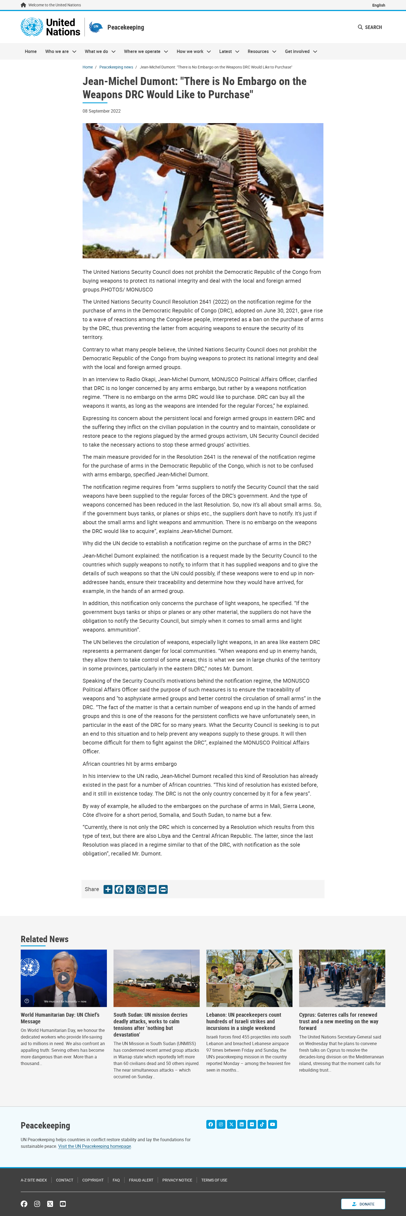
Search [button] (373, 27)
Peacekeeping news (116, 67)
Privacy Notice (177, 1180)
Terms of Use (214, 1180)
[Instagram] (221, 1124)
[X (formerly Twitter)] (50, 1204)
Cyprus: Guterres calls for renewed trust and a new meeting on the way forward (338, 1021)
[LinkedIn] (241, 1124)
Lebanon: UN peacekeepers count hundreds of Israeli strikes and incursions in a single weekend (243, 1021)
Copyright (93, 1180)
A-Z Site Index (34, 1180)
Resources (256, 51)
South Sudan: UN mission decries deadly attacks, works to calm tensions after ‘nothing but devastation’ (151, 1024)
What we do (94, 51)
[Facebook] (210, 1124)
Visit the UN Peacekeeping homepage (94, 1146)
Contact (64, 1180)
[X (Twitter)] (231, 1124)
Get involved (295, 51)
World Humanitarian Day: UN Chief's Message (60, 1018)
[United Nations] (50, 27)
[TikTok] (262, 1124)
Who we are (54, 51)
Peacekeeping (125, 27)
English (378, 5)
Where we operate (140, 51)
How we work (188, 51)
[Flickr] (251, 1124)
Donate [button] (367, 1204)
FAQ (116, 1180)
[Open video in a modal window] (64, 978)
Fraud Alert (141, 1180)
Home (31, 51)
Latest (223, 51)
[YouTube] (272, 1124)
